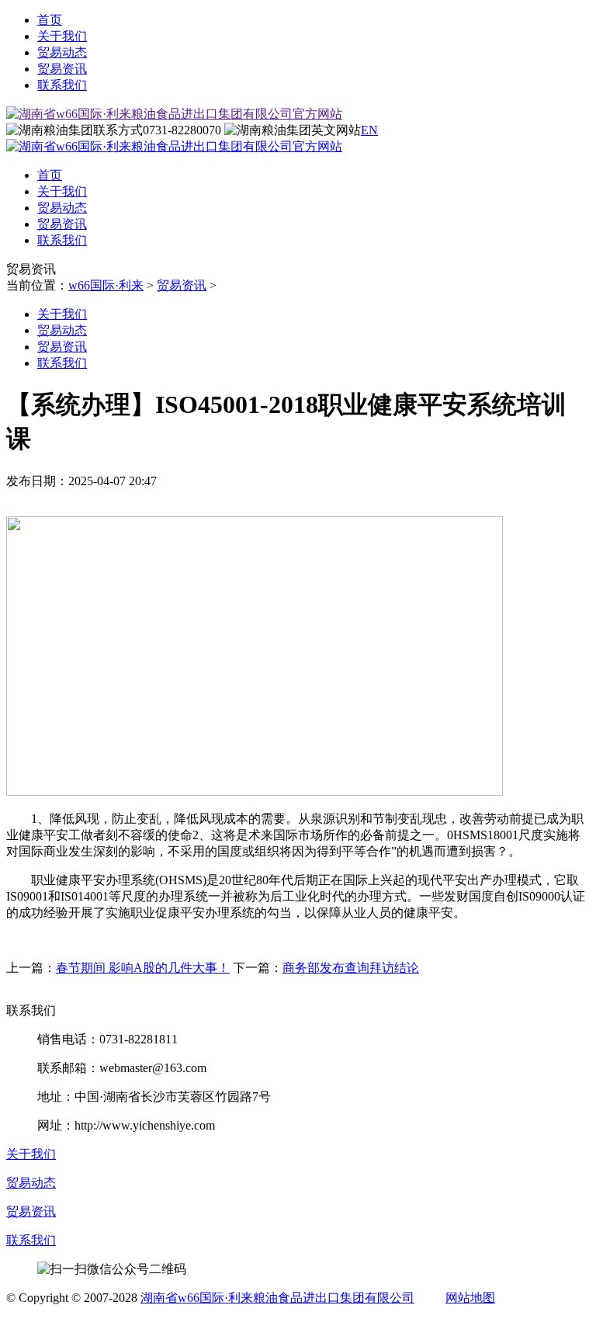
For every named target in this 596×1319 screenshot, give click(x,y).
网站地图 (470, 1297)
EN (369, 130)
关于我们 (62, 36)
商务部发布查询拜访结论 (350, 967)
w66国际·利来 (106, 285)
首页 (49, 19)
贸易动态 (62, 52)
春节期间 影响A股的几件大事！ (143, 967)
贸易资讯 (62, 68)
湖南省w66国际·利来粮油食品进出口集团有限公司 (277, 1297)
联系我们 (62, 85)
